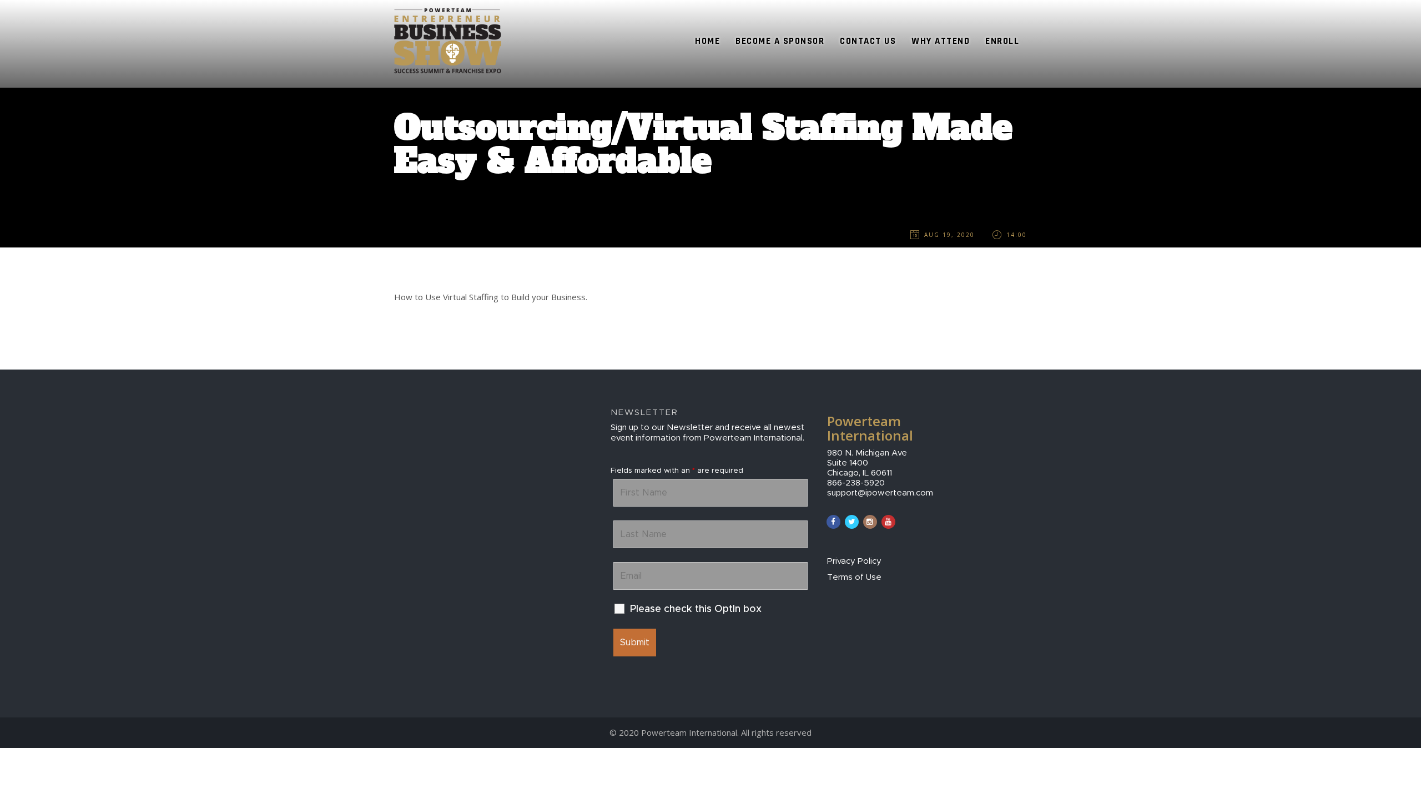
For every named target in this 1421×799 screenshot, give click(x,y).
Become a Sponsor (779, 41)
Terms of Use (854, 577)
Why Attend (940, 41)
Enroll (1002, 41)
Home (707, 41)
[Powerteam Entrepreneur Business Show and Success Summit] (448, 14)
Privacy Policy (854, 561)
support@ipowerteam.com (880, 493)
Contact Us (868, 41)
